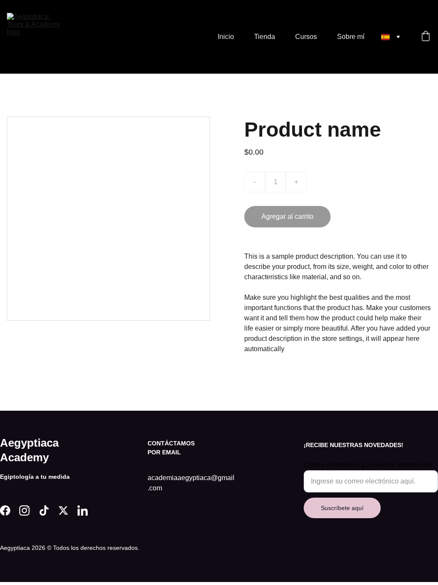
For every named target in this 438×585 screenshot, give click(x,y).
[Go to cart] (425, 36)
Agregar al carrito (287, 216)
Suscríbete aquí (342, 507)
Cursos (306, 36)
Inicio (226, 36)
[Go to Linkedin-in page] (82, 510)
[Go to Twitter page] (63, 510)
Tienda (264, 36)
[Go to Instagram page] (24, 510)
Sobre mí (350, 36)
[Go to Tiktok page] (44, 510)
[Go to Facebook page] (5, 510)
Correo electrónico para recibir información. (369, 465)
